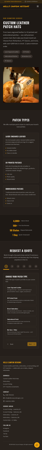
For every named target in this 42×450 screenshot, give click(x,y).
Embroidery (6, 381)
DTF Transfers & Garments (11, 387)
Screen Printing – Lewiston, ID (11, 409)
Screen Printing (7, 384)
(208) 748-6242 (9, 395)
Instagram (6, 428)
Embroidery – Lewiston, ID (10, 415)
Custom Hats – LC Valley (10, 420)
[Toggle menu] (38, 6)
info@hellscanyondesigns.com (14, 398)
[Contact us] (37, 445)
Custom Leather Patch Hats (11, 379)
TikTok (5, 434)
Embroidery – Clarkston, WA (11, 417)
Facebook (6, 431)
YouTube (5, 436)
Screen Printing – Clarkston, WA (12, 412)
